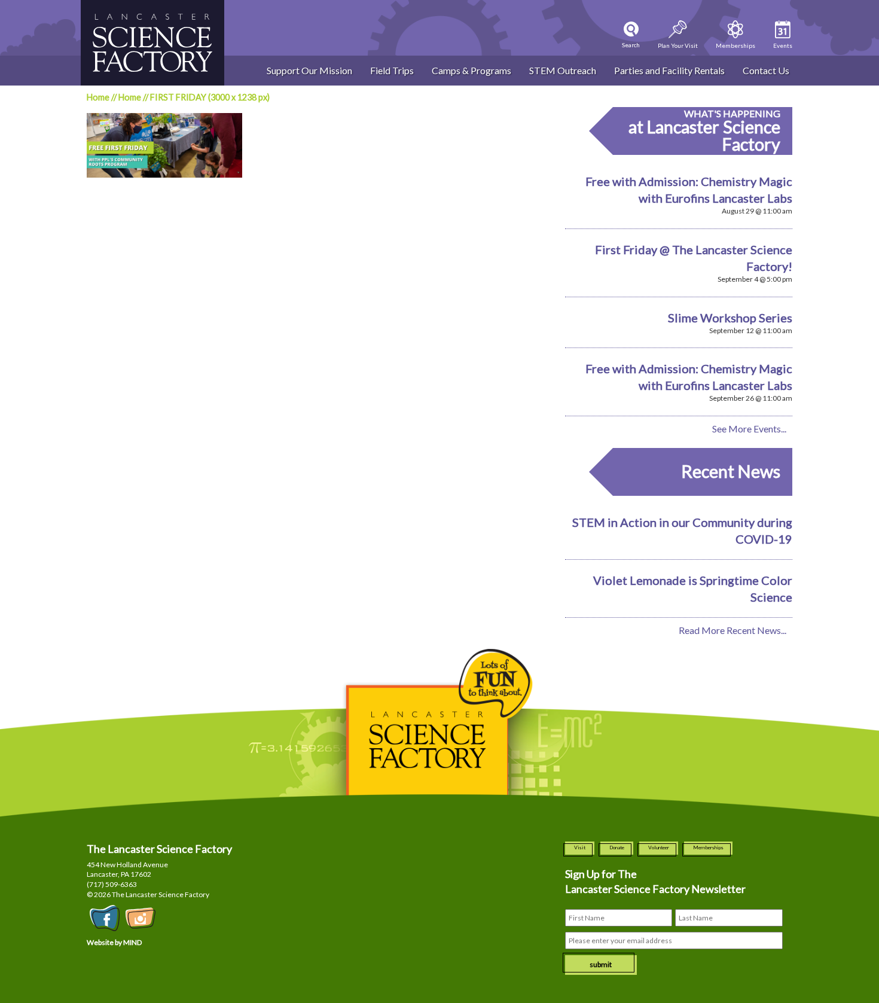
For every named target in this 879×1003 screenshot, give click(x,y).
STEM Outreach (562, 70)
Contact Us (766, 70)
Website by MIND (114, 942)
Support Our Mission (309, 70)
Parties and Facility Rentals (669, 70)
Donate (616, 847)
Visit (579, 847)
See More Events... (749, 428)
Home (98, 97)
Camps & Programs (471, 70)
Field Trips (392, 70)
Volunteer (658, 847)
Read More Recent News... (732, 630)
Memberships (708, 847)
